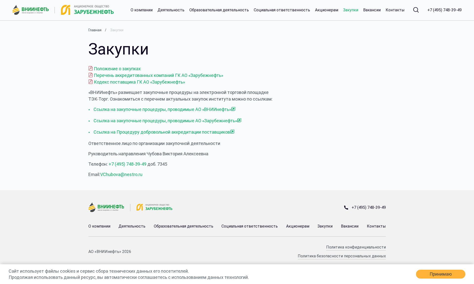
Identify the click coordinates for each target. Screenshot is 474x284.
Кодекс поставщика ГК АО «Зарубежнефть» (139, 82)
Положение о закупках (117, 68)
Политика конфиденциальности (356, 247)
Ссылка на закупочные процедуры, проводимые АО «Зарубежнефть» (165, 120)
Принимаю (441, 274)
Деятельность (171, 10)
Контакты (395, 10)
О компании (142, 10)
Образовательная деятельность (219, 10)
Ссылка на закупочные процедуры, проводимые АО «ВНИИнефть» (162, 109)
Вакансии (372, 10)
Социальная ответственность (282, 10)
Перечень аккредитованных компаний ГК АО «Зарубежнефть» (158, 75)
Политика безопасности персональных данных (342, 256)
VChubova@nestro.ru (121, 174)
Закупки (350, 10)
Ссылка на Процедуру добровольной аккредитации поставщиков (162, 132)
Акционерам (326, 10)
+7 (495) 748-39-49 (444, 10)
